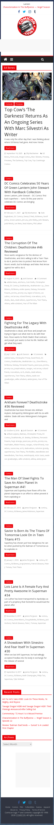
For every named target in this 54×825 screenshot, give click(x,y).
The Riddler (30, 452)
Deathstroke (24, 285)
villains (7, 303)
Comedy (9, 104)
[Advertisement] (33, 770)
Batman (23, 434)
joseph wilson (19, 368)
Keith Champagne (29, 675)
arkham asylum (13, 434)
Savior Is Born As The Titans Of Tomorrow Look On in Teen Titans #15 (26, 535)
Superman (40, 511)
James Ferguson (30, 508)
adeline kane (12, 282)
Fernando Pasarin (26, 365)
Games (39, 807)
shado (6, 300)
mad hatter (8, 444)
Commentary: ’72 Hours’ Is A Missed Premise (22, 713)
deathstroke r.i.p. (37, 285)
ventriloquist (29, 455)
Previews (19, 104)
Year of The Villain (30, 303)
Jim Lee (25, 220)
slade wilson (20, 300)
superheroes (31, 300)
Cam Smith (30, 282)
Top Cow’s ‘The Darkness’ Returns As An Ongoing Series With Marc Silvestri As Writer (26, 122)
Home (7, 807)
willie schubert (16, 303)
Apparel (47, 807)
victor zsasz (39, 455)
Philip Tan (41, 675)
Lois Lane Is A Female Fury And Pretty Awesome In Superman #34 (26, 590)
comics (44, 508)
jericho (14, 293)
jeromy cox (22, 293)
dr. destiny (26, 437)
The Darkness (17, 160)
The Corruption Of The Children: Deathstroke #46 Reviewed (23, 247)
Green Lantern (15, 220)
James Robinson (28, 511)
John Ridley (33, 220)
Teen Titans (41, 300)
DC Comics (18, 216)
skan (12, 300)
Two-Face (19, 455)
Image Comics (24, 157)
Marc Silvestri (36, 157)
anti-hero (21, 282)
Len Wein (18, 223)
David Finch (35, 358)
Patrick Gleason (37, 564)
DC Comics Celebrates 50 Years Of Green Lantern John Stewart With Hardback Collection (26, 187)
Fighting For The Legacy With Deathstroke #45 (25, 325)
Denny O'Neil (29, 216)
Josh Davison (28, 278)
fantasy (34, 289)
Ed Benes (38, 216)
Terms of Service (38, 810)
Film (21, 807)
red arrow (15, 296)
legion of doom (34, 293)
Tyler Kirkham (19, 679)
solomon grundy (41, 448)
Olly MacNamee (32, 153)
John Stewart (43, 220)
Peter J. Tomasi (31, 623)
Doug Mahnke (30, 620)
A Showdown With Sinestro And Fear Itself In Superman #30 (24, 646)
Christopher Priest (23, 358)
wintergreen (32, 379)
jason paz (38, 365)
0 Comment (42, 278)
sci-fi (43, 296)
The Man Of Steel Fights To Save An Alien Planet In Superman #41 (24, 482)
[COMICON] (27, 17)
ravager (29, 368)
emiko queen (25, 289)
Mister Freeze (19, 444)
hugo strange (16, 441)
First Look (14, 157)
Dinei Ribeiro (42, 361)
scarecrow (15, 448)
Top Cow (27, 160)
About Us (14, 810)
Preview (46, 157)
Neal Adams (27, 223)
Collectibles (29, 807)
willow (33, 459)
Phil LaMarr (37, 223)
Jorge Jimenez (25, 564)
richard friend (25, 296)
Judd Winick (8, 223)
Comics (9, 179)
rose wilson (36, 296)
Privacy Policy (25, 810)
